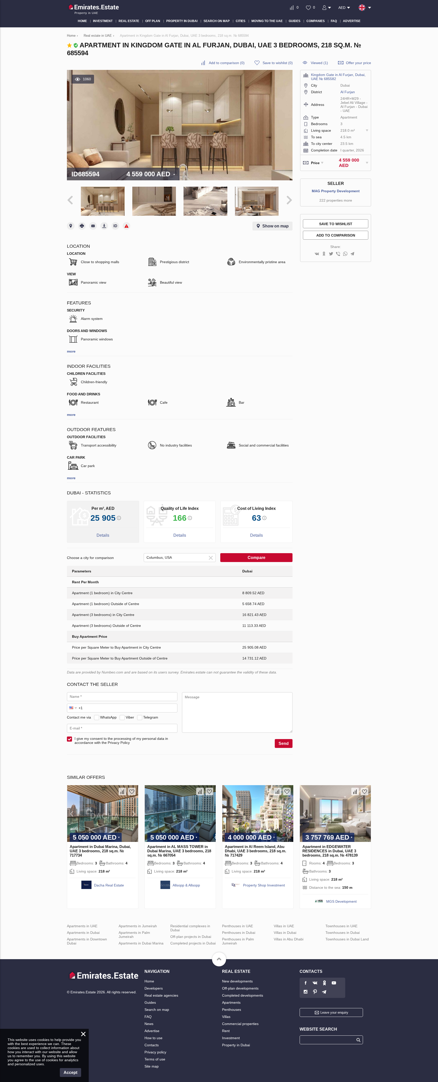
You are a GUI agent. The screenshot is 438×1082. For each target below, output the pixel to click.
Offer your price (358, 63)
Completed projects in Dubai (193, 943)
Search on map (156, 1010)
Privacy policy (155, 1052)
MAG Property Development (336, 191)
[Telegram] (352, 254)
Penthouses (231, 1010)
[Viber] (338, 254)
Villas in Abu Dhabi (288, 939)
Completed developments (242, 995)
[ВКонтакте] (316, 254)
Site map (151, 1066)
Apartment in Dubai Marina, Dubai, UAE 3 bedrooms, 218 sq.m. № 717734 (100, 850)
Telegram (150, 717)
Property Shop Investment (264, 885)
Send (284, 743)
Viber (130, 717)
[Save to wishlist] (132, 791)
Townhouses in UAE (341, 926)
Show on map (275, 226)
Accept (70, 1072)
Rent (226, 1031)
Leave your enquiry (334, 1012)
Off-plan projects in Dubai (190, 937)
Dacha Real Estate (109, 885)
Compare (256, 557)
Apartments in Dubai (83, 933)
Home (149, 981)
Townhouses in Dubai (342, 933)
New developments (237, 981)
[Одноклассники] (323, 254)
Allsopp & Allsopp (186, 885)
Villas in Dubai (285, 933)
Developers (153, 988)
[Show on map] (71, 226)
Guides (150, 1002)
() (227, 63)
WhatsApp (108, 717)
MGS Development (341, 901)
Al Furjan (347, 92)
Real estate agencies (161, 995)
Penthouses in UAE (237, 926)
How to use (153, 1038)
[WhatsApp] (345, 254)
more (71, 351)
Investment (231, 1038)
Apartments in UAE (82, 926)
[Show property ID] (115, 226)
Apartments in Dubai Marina (141, 943)
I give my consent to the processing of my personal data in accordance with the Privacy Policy (121, 741)
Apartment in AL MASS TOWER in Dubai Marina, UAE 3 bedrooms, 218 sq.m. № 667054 (179, 850)
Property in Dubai (236, 1045)
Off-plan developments (240, 988)
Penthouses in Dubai (238, 933)
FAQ (148, 1017)
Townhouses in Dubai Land (347, 939)
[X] (331, 254)
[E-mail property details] (93, 226)
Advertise (151, 1031)
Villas (226, 1017)
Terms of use (154, 1059)
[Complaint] (126, 226)
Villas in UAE (284, 926)
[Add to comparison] (122, 791)
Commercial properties (240, 1024)
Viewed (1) (319, 63)
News (148, 1024)
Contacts (151, 1045)
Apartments (231, 1002)
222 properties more (335, 200)
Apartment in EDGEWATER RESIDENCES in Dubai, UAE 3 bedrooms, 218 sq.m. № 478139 (330, 850)
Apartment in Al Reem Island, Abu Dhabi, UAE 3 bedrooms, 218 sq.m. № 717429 (255, 850)
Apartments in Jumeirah (138, 926)
